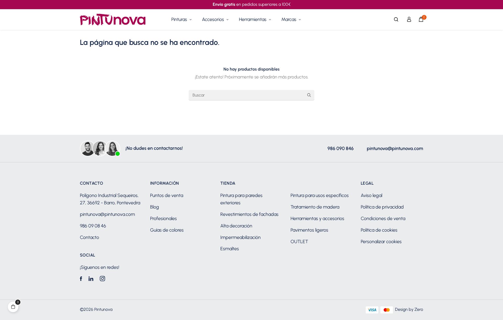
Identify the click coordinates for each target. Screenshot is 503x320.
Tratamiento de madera (315, 207)
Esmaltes (229, 249)
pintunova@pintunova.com (395, 148)
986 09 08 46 (93, 226)
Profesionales (163, 218)
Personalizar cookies (381, 241)
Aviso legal (371, 195)
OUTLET (299, 241)
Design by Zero (409, 309)
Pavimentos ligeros (309, 230)
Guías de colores (167, 230)
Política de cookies (379, 230)
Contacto (89, 237)
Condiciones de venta (383, 218)
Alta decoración (236, 226)
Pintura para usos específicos (320, 195)
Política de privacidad (382, 207)
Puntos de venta (166, 195)
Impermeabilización (240, 237)
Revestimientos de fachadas (249, 214)
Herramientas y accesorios (317, 218)
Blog (154, 207)
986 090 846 (340, 148)
